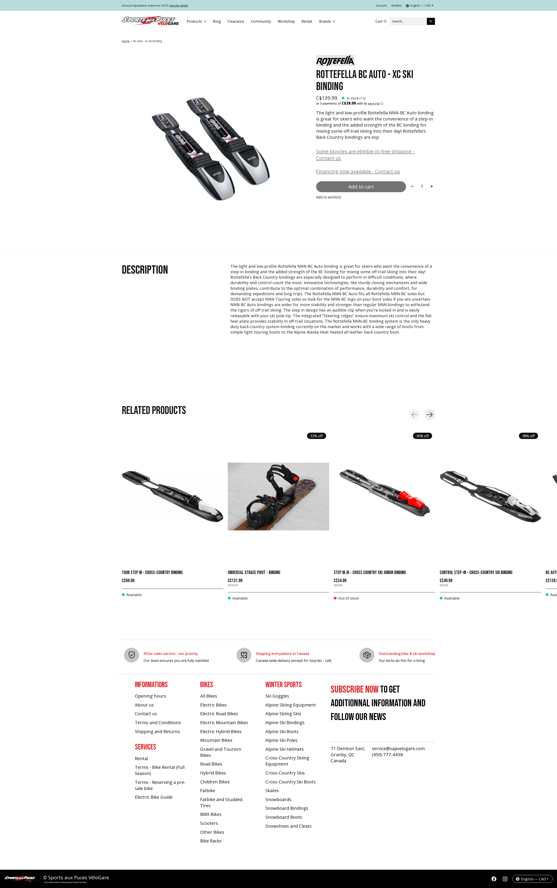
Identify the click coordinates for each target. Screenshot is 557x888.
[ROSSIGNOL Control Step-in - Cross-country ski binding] (490, 496)
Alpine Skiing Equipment (290, 705)
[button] (375, 103)
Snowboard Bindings (286, 808)
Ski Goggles (277, 696)
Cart (383, 21)
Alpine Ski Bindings (285, 722)
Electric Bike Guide (154, 797)
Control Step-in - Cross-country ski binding (476, 573)
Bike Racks (210, 841)
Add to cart (361, 186)
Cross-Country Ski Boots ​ (291, 782)
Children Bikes (215, 782)
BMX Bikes (210, 814)
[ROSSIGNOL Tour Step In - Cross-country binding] (172, 496)
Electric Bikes (213, 705)
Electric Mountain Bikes (224, 722)
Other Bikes (212, 832)
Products (194, 21)
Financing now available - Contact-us (358, 171)
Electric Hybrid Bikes (221, 731)
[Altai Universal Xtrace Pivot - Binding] (278, 496)
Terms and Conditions (158, 722)
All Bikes (208, 696)
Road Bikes (211, 764)
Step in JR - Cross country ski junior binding (370, 573)
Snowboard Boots (283, 817)
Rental (307, 21)
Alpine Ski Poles (281, 740)
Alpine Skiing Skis (283, 713)
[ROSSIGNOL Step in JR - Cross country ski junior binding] (384, 496)
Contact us (146, 713)
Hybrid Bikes (213, 773)
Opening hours (150, 696)
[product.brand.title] (375, 60)
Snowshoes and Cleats (288, 826)
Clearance (236, 21)
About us (144, 705)
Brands (325, 21)
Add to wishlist (328, 197)
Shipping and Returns (157, 731)
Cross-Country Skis (285, 773)
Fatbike (207, 790)
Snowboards (278, 799)
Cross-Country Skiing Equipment (287, 761)
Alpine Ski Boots (282, 731)
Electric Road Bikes (219, 713)
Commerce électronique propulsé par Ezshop (65, 882)
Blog (217, 21)
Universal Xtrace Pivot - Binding (254, 573)
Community (261, 21)
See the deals (178, 5)
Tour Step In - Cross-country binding (152, 573)
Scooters (209, 823)
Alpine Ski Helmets (284, 749)
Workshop (286, 21)
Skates (272, 790)
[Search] (431, 21)
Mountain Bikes (216, 740)
